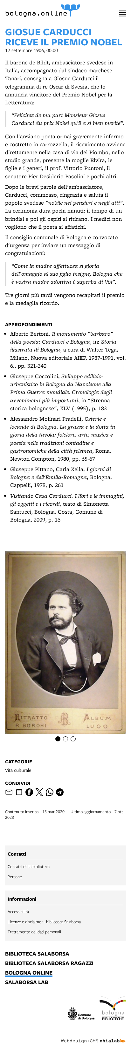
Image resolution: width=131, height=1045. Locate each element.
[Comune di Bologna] (81, 1014)
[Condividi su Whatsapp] (49, 792)
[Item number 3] (73, 738)
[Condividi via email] (9, 792)
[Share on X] (39, 792)
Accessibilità (18, 911)
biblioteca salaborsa (37, 954)
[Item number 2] (65, 738)
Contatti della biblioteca (29, 866)
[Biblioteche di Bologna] (113, 1009)
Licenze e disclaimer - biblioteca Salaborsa (44, 921)
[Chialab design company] (93, 1036)
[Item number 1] (57, 738)
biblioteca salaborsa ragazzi (49, 963)
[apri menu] (122, 13)
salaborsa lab (26, 982)
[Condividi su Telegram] (60, 792)
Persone (15, 876)
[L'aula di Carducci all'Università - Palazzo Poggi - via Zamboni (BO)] (65, 646)
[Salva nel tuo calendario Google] (19, 792)
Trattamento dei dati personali (34, 932)
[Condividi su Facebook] (29, 792)
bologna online (28, 973)
